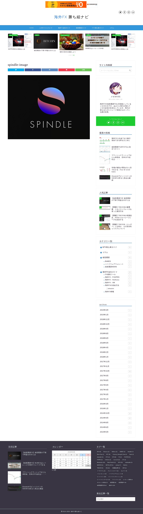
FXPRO (100, 459)
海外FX (112, 485)
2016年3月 (115, 404)
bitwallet (111, 288)
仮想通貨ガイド (81, 28)
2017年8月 (115, 380)
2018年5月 (115, 343)
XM (108, 468)
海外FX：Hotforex (117, 280)
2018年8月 (115, 333)
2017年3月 (115, 394)
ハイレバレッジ (101, 473)
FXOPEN (127, 457)
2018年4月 (115, 348)
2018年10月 (115, 324)
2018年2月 (115, 352)
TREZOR (100, 468)
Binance (106, 451)
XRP (124, 468)
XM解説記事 (116, 468)
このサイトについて (45, 28)
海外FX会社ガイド (64, 28)
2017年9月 (115, 376)
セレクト (124, 470)
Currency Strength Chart (120, 454)
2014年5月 (115, 432)
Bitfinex (114, 451)
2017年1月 (115, 399)
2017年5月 (115, 385)
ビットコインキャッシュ (115, 476)
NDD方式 (100, 465)
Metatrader (101, 462)
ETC (108, 457)
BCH (99, 451)
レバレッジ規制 (128, 479)
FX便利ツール (117, 274)
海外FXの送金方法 (117, 285)
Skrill (125, 465)
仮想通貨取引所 (101, 485)
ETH (114, 457)
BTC (108, 454)
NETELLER (109, 465)
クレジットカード (113, 470)
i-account (116, 459)
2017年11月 (115, 366)
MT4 (120, 462)
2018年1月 (115, 357)
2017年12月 (115, 362)
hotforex (108, 459)
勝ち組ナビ (71, 17)
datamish (100, 457)
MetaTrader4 (111, 462)
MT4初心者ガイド (98, 28)
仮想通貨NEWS (117, 267)
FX (120, 457)
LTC (124, 459)
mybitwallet (128, 462)
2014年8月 (115, 423)
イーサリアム (101, 470)
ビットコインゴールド (103, 479)
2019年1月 (115, 315)
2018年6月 (115, 338)
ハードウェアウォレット (117, 264)
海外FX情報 (117, 292)
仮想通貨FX (122, 482)
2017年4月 (115, 390)
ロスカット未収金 (102, 482)
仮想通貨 (116, 257)
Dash (131, 454)
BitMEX (117, 261)
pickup (118, 465)
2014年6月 (115, 427)
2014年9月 (115, 418)
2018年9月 (115, 329)
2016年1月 (115, 408)
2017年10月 (115, 371)
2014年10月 (115, 413)
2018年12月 (115, 319)
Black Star (100, 454)
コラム (112, 28)
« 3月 (54, 470)
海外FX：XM (117, 282)
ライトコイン (116, 479)
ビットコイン (101, 476)
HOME (31, 28)
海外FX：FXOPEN (117, 277)
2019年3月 (115, 310)
